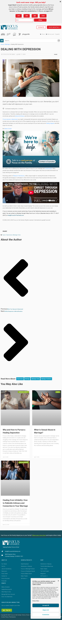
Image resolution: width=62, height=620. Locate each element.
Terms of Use (25, 615)
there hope (8, 128)
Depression (9, 235)
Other (40, 20)
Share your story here (39, 535)
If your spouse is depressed (10, 119)
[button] (2, 40)
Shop (41, 560)
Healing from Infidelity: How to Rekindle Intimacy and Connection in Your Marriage (15, 503)
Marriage (7, 44)
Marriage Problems (46, 378)
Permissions (12, 617)
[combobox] (30, 40)
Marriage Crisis (17, 235)
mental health (48, 168)
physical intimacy (19, 116)
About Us (4, 560)
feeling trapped (50, 123)
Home (2, 44)
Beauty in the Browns (18, 175)
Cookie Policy (4, 617)
